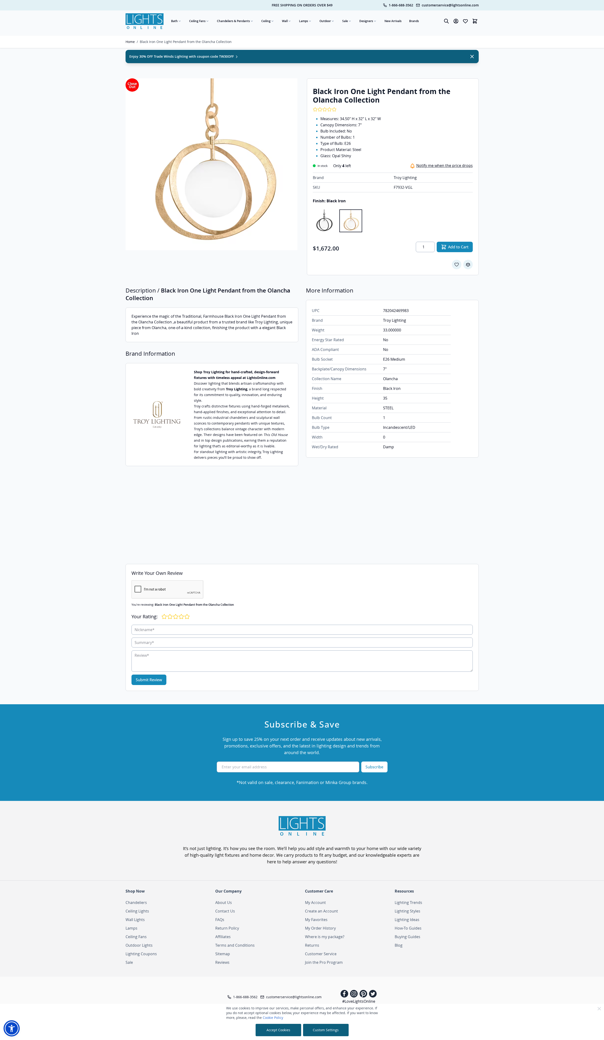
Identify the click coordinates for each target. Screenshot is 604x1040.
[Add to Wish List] (456, 264)
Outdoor (325, 21)
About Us (223, 902)
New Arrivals (393, 21)
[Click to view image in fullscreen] (211, 164)
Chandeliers (136, 902)
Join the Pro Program (324, 962)
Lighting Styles (407, 911)
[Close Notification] (472, 56)
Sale (345, 21)
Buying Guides (407, 936)
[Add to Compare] (468, 264)
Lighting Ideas (407, 919)
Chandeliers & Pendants (233, 21)
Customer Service (321, 953)
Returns (312, 945)
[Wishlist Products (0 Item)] (465, 21)
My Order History (320, 928)
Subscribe (374, 767)
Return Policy (227, 928)
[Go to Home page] (145, 21)
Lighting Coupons (141, 953)
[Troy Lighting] (157, 414)
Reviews (222, 962)
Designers (366, 21)
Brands (414, 21)
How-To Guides (408, 928)
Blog (399, 945)
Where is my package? (324, 936)
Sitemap (222, 953)
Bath (174, 21)
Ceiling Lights (137, 911)
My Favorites (316, 919)
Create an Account (321, 911)
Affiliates (223, 936)
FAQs (219, 919)
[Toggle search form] (446, 21)
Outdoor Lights (139, 945)
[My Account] (456, 21)
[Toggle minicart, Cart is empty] (475, 21)
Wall (285, 21)
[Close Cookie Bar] (599, 1009)
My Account (315, 902)
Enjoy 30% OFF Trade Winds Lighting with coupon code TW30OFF (182, 56)
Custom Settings (326, 1030)
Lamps (303, 21)
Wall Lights (135, 919)
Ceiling (266, 21)
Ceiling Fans (197, 21)
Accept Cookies (278, 1030)
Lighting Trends (408, 902)
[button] (12, 1028)
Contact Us (225, 911)
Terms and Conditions (235, 945)
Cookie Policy (273, 1017)
